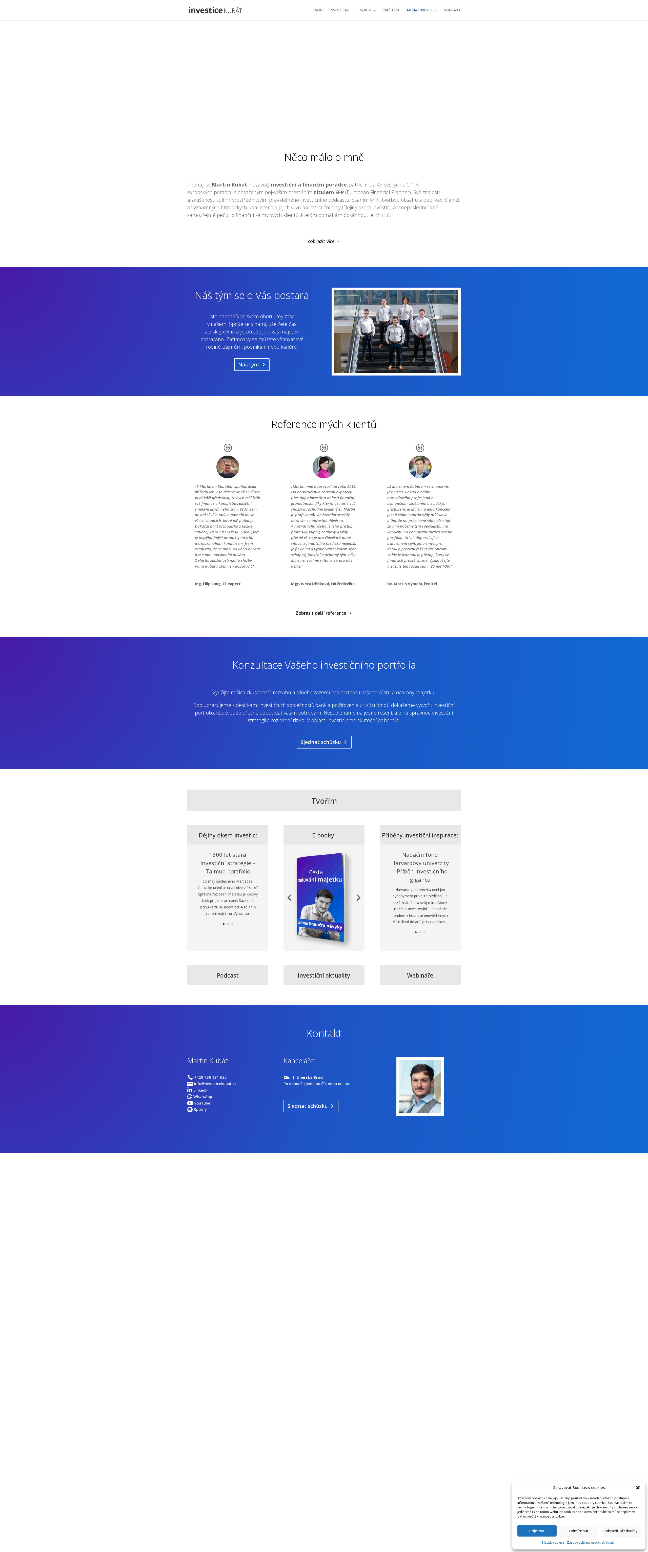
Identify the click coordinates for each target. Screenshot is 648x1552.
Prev (290, 897)
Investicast (340, 10)
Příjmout (537, 1530)
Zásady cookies (552, 1542)
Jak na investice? (421, 10)
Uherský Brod (310, 1077)
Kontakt (452, 10)
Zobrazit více (321, 241)
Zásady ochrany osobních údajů (590, 1542)
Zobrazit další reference (321, 613)
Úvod (318, 10)
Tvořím (365, 10)
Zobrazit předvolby (620, 1530)
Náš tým (391, 10)
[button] (637, 1487)
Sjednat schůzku (327, 112)
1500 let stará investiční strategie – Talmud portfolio (227, 862)
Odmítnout (579, 1530)
